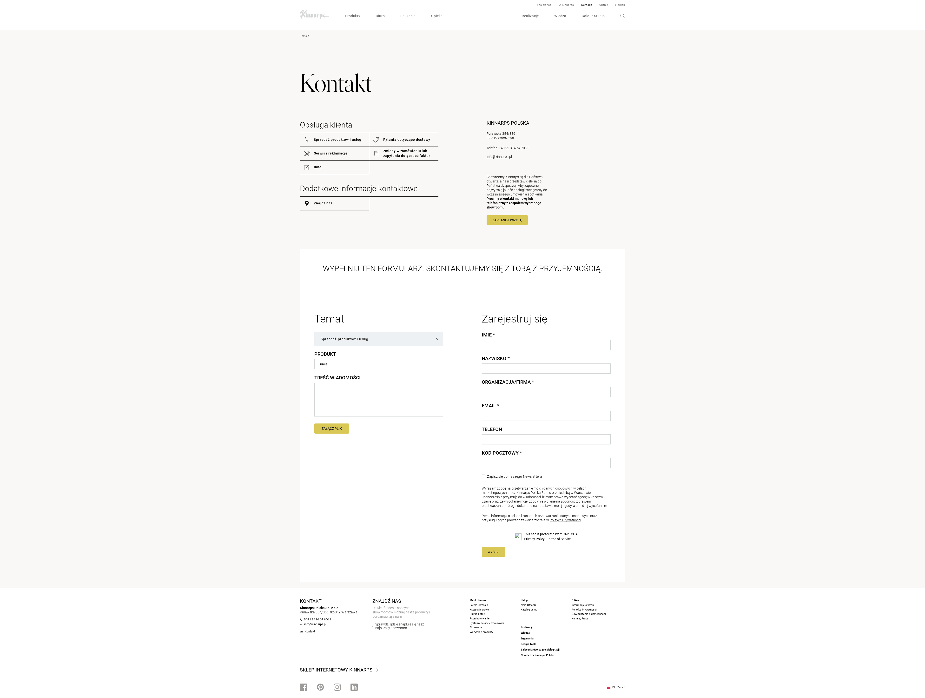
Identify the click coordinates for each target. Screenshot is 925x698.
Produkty (352, 16)
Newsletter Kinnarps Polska (537, 655)
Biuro (380, 16)
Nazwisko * (496, 358)
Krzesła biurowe (479, 609)
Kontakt (586, 5)
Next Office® (528, 605)
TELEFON (492, 429)
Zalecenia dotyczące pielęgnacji (540, 649)
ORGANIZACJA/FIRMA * (508, 382)
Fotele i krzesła (479, 605)
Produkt (325, 354)
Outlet (603, 5)
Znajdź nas (544, 5)
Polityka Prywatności (584, 609)
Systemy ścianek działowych (487, 623)
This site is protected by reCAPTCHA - (551, 536)
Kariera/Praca (580, 618)
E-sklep (620, 5)
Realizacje (530, 16)
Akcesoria (476, 627)
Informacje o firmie (583, 605)
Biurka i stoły (477, 614)
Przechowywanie (479, 618)
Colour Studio (593, 16)
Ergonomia (527, 638)
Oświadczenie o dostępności (589, 614)
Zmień (621, 687)
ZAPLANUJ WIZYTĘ (507, 220)
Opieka (437, 16)
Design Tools (528, 644)
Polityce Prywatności (565, 520)
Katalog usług (529, 609)
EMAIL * (490, 405)
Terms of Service (559, 539)
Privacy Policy (534, 539)
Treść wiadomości (337, 377)
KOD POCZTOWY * (502, 453)
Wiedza (560, 16)
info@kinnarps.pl (499, 157)
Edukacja (408, 16)
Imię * (488, 334)
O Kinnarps (566, 5)
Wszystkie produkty (481, 632)
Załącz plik (332, 428)
